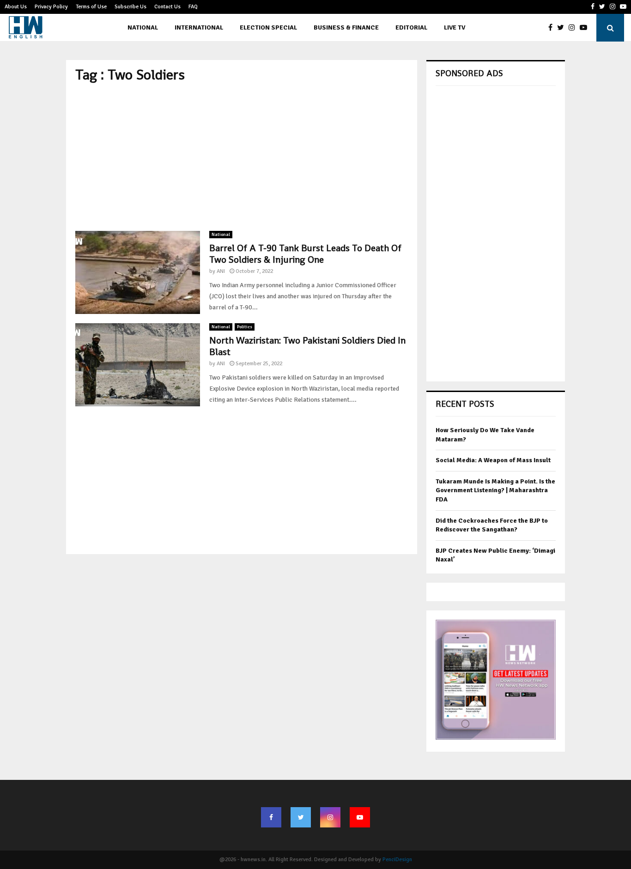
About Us (16, 6)
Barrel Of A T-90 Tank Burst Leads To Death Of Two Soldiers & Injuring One (305, 254)
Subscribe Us (130, 6)
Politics (244, 327)
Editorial (411, 27)
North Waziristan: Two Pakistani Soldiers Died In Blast (307, 346)
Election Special (268, 27)
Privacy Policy (51, 6)
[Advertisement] (241, 157)
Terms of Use (91, 6)
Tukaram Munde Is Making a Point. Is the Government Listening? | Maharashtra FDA (495, 490)
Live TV (454, 27)
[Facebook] (552, 27)
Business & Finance (346, 27)
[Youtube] (586, 27)
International (199, 27)
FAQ (193, 6)
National (142, 27)
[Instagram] (574, 27)
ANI (221, 271)
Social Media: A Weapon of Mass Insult (493, 460)
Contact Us (167, 6)
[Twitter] (563, 27)
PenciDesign (397, 859)
